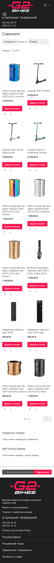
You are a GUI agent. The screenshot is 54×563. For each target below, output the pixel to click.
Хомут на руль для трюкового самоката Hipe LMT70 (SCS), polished (39, 208)
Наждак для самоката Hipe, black (13, 331)
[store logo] (20, 7)
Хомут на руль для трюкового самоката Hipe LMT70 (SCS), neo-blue (14, 93)
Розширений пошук (13, 543)
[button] (5, 113)
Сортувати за (20, 41)
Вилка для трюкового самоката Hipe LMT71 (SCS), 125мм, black (38, 270)
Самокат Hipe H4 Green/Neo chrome (37, 151)
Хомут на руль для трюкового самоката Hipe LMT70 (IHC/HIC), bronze (14, 388)
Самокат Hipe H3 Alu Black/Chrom (12, 151)
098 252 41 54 (9, 25)
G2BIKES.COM (9, 502)
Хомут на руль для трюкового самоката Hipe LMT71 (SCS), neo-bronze (14, 272)
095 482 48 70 (9, 22)
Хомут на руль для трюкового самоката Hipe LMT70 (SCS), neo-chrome (14, 210)
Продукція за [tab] (10, 41)
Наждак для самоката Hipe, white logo (38, 331)
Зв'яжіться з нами (12, 556)
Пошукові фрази (11, 537)
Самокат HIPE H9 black (38, 90)
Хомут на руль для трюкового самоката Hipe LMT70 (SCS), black (39, 388)
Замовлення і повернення (17, 550)
